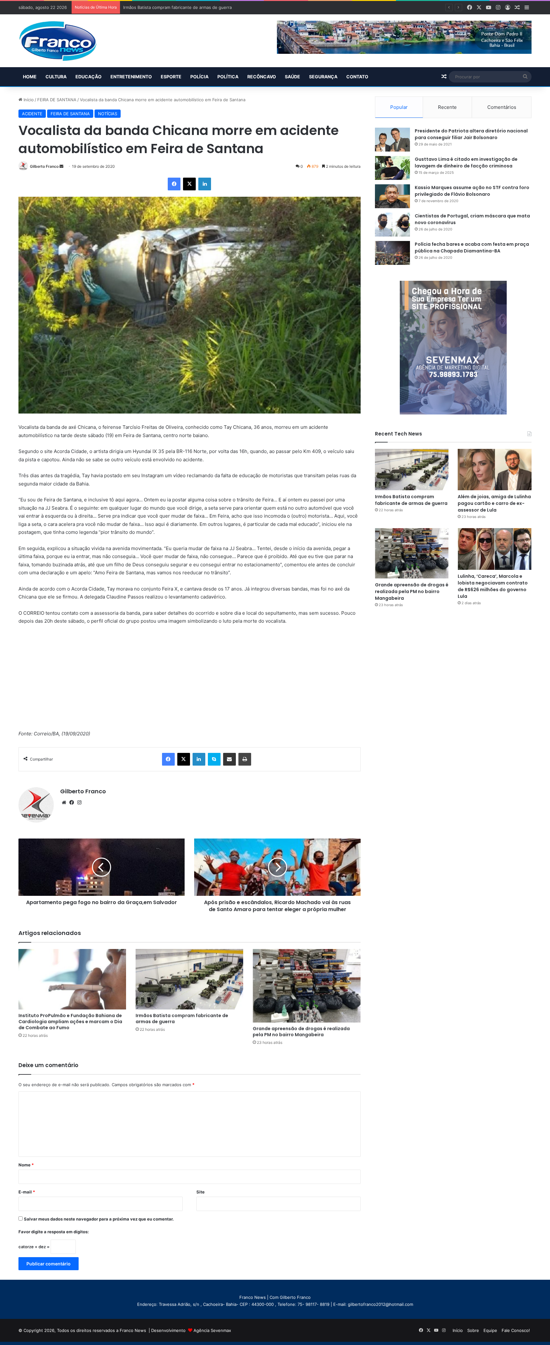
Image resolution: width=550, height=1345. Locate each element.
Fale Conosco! (516, 1330)
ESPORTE (171, 76)
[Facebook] (174, 184)
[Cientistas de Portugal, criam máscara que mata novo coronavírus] (392, 225)
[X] (189, 184)
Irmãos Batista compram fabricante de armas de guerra (182, 1018)
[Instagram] (79, 802)
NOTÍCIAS (107, 113)
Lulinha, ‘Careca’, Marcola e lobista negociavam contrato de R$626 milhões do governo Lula (493, 586)
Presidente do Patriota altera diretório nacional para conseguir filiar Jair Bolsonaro (471, 134)
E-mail (26, 1191)
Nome (26, 1164)
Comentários (501, 107)
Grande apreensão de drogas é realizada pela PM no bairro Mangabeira (301, 1031)
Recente (447, 107)
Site (200, 1191)
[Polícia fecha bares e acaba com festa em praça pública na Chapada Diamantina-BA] (392, 253)
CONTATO (357, 76)
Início (28, 99)
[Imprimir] (244, 759)
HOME (30, 76)
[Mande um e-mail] (61, 166)
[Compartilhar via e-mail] (229, 759)
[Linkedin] (204, 184)
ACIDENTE (32, 113)
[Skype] (214, 759)
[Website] (64, 802)
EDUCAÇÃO (88, 76)
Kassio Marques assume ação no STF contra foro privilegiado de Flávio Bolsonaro (472, 190)
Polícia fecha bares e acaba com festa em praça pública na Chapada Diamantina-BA (472, 247)
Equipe (490, 1330)
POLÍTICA (227, 76)
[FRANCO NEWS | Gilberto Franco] (64, 41)
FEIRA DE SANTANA (56, 99)
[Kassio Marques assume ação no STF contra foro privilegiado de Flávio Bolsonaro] (392, 196)
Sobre (473, 1330)
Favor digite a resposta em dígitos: (53, 1231)
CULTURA (56, 76)
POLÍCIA (199, 76)
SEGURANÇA (323, 76)
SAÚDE (292, 76)
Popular (399, 107)
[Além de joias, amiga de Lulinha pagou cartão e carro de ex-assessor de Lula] (494, 469)
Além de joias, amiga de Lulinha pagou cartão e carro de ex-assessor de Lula (494, 503)
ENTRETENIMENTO (131, 76)
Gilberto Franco (44, 166)
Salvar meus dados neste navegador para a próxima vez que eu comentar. (99, 1218)
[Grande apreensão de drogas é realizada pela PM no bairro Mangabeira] (306, 986)
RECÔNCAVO (261, 76)
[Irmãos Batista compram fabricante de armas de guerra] (189, 979)
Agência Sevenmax (212, 1330)
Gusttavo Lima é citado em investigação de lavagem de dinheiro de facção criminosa (466, 162)
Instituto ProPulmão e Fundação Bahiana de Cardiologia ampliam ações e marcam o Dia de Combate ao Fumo (70, 1021)
